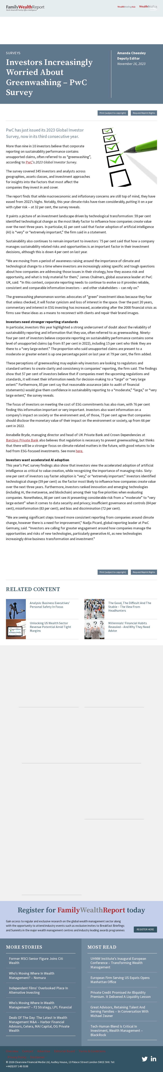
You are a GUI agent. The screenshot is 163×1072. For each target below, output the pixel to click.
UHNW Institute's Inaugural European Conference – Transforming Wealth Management (118, 962)
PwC (29, 162)
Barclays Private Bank (22, 440)
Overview (12, 1051)
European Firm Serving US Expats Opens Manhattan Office (120, 979)
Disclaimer (37, 1057)
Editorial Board (64, 1051)
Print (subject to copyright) (113, 112)
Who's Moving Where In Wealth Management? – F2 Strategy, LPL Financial (40, 1004)
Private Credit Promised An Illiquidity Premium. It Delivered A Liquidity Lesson (120, 994)
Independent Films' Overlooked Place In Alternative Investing (38, 990)
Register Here (145, 929)
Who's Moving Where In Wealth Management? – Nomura (31, 975)
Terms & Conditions (92, 1051)
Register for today (81, 910)
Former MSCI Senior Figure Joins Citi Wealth (36, 960)
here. (79, 451)
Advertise (43, 1051)
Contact (27, 1051)
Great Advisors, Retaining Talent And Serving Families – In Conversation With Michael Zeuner (119, 1011)
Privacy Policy (17, 1057)
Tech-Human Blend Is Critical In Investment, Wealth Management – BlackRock (116, 1030)
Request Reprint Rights (144, 112)
